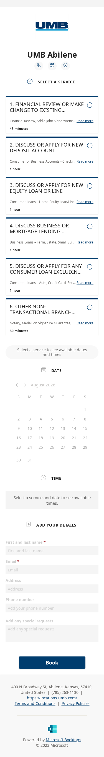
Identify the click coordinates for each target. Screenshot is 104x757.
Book (52, 662)
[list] (52, 217)
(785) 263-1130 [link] (65, 692)
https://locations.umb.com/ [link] (52, 697)
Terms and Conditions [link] (35, 703)
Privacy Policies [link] (76, 703)
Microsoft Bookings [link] (63, 739)
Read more (85, 121)
